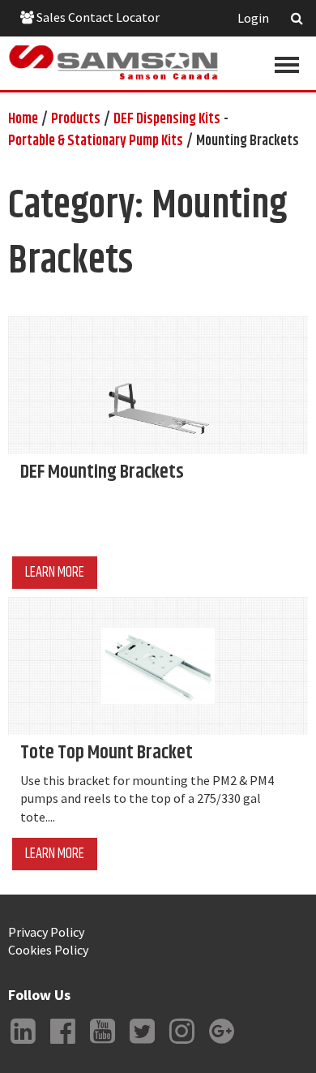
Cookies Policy (48, 950)
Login (253, 18)
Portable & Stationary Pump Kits (95, 141)
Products (75, 119)
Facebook (62, 1044)
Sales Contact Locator (97, 17)
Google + (221, 1044)
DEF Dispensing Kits (166, 119)
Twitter (141, 1044)
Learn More (54, 572)
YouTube (102, 1044)
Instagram (181, 1044)
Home (23, 119)
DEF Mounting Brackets (102, 472)
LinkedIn (22, 1044)
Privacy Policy (46, 932)
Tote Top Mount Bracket (106, 752)
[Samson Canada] (113, 63)
